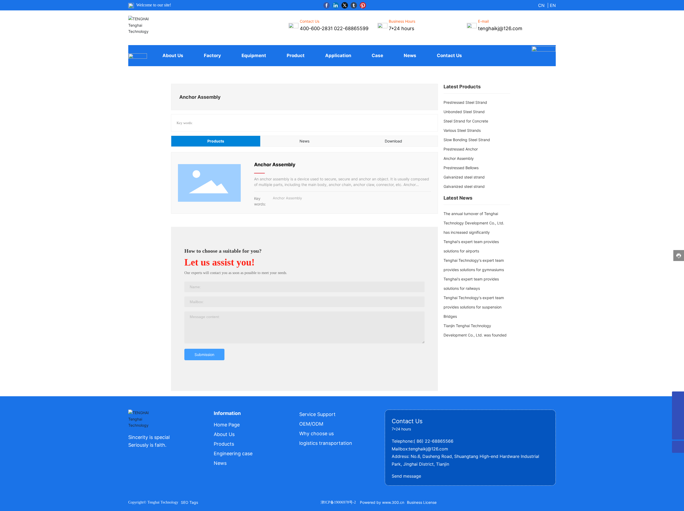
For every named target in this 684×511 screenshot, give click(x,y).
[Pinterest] (363, 5)
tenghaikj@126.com (428, 448)
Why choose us (316, 433)
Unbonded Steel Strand (464, 111)
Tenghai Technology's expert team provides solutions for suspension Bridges (474, 307)
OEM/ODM (311, 424)
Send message (406, 476)
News (220, 463)
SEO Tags (189, 502)
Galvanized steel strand (464, 177)
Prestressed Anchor (461, 149)
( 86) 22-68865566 (433, 441)
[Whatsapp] (678, 397)
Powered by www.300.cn (382, 502)
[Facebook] (326, 5)
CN (541, 5)
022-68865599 (351, 28)
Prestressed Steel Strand (465, 102)
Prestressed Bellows (461, 167)
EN (553, 5)
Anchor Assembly (275, 164)
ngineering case (234, 453)
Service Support (317, 414)
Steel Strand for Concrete (466, 121)
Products (224, 444)
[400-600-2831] (678, 409)
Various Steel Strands (462, 130)
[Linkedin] (335, 5)
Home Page (227, 424)
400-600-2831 (316, 28)
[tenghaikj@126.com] (678, 421)
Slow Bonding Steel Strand (467, 139)
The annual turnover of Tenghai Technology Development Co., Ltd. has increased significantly (474, 223)
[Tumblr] (354, 5)
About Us (224, 434)
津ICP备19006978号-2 (338, 502)
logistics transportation (325, 443)
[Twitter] (344, 5)
